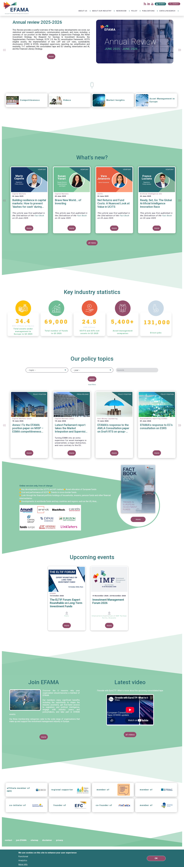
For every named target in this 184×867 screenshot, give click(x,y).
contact (8, 840)
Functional (23, 856)
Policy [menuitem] (134, 11)
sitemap (34, 840)
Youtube (152, 4)
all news (92, 243)
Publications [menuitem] (148, 11)
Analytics (22, 860)
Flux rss (145, 4)
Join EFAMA (43, 682)
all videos (130, 734)
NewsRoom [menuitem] (121, 11)
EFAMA (17, 8)
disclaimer (47, 840)
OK (156, 858)
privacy (59, 840)
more (51, 56)
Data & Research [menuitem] (167, 11)
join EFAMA (21, 840)
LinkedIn (148, 4)
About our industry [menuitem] (101, 11)
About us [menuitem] (82, 11)
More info (23, 864)
